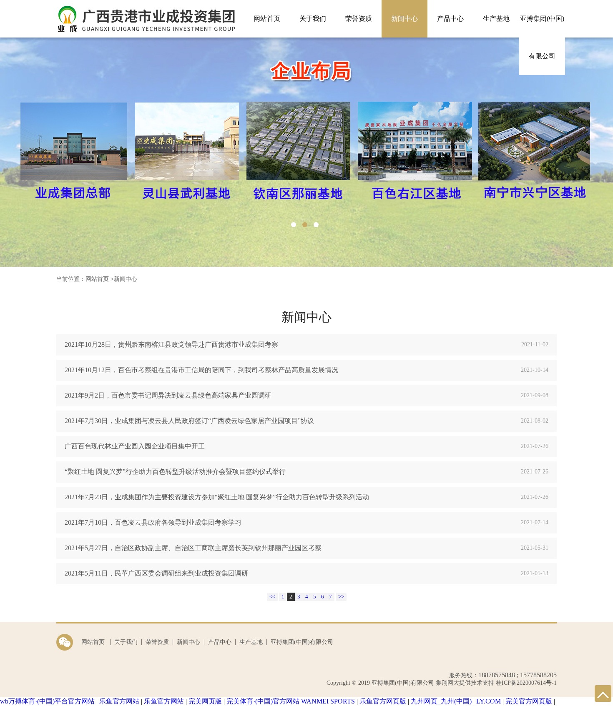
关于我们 (312, 18)
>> (341, 596)
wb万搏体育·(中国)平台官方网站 (47, 701)
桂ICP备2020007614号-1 (526, 683)
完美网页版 (205, 701)
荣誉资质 (358, 18)
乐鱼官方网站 (119, 701)
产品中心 (450, 18)
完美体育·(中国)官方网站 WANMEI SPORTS (290, 701)
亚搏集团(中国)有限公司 (542, 37)
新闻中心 (404, 18)
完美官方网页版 (528, 701)
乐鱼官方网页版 (382, 701)
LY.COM (488, 701)
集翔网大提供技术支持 (464, 683)
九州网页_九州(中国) (441, 701)
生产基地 (496, 18)
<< (272, 596)
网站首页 (267, 18)
